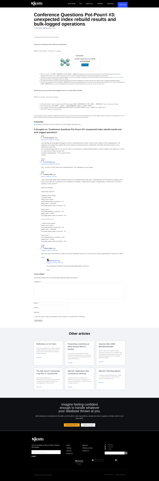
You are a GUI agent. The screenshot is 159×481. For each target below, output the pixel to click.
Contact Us (85, 450)
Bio (81, 3)
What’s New (122, 4)
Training (100, 3)
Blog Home (71, 3)
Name (36, 303)
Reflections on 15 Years (46, 344)
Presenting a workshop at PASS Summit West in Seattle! (78, 346)
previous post (115, 77)
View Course (85, 64)
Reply (43, 159)
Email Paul (89, 3)
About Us (85, 445)
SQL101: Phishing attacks (109, 371)
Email (36, 307)
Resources (69, 453)
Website (36, 312)
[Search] (126, 453)
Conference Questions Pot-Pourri (45, 124)
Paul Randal (48, 162)
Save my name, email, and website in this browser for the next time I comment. (60, 316)
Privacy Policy (109, 474)
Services (110, 3)
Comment (37, 281)
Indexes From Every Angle (63, 124)
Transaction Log (75, 124)
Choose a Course (87, 448)
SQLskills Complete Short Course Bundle (85, 59)
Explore (38, 357)
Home (68, 445)
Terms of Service (120, 474)
